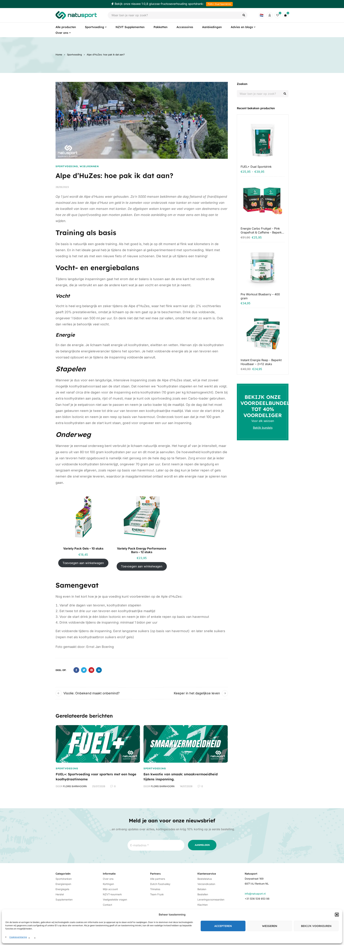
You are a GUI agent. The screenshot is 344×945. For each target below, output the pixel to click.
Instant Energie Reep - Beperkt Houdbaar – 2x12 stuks (261, 362)
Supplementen (64, 899)
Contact (107, 904)
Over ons (108, 878)
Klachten (202, 904)
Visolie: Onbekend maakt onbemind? (91, 693)
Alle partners (157, 878)
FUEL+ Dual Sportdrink (219, 4)
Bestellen (202, 894)
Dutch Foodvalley (160, 883)
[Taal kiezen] (261, 15)
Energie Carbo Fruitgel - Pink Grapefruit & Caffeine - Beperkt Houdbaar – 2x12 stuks (262, 230)
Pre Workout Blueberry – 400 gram (260, 296)
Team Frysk (157, 894)
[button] (337, 914)
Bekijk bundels (263, 427)
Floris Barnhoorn (75, 786)
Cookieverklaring (18, 937)
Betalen (201, 889)
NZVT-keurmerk (112, 894)
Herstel (60, 894)
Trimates (155, 889)
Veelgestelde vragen (115, 899)
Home (59, 54)
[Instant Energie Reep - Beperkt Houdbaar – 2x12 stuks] (263, 334)
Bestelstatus (204, 878)
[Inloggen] (270, 15)
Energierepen (63, 883)
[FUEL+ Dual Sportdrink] (263, 140)
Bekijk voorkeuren (316, 926)
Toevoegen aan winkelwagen (83, 563)
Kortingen (108, 883)
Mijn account (110, 889)
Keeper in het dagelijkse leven (197, 693)
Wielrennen (89, 166)
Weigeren (269, 926)
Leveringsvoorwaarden (210, 899)
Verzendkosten (206, 883)
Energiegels (62, 889)
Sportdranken (64, 878)
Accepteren (223, 926)
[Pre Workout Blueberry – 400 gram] (263, 268)
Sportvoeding (74, 54)
